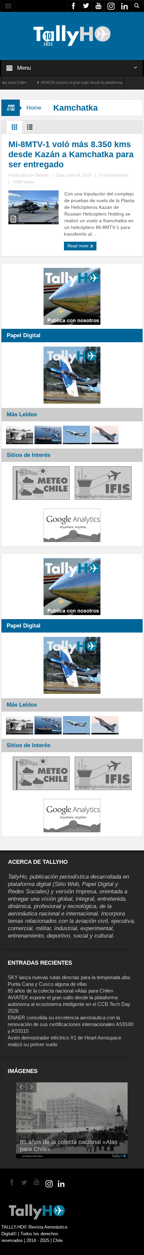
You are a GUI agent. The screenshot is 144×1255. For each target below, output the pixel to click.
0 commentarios (114, 175)
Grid (14, 128)
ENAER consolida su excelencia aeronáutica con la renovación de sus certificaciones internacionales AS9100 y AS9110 (70, 1024)
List (30, 128)
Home (33, 108)
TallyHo (42, 175)
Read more (78, 245)
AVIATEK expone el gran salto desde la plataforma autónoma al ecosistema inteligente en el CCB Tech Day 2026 (69, 1004)
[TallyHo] (72, 35)
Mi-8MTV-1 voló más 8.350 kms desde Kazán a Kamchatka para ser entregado (71, 154)
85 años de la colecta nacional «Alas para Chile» (60, 991)
